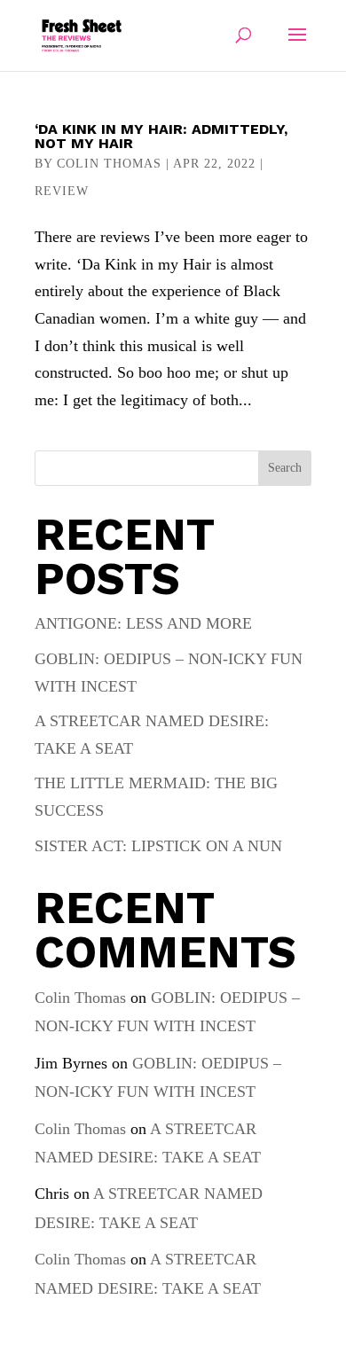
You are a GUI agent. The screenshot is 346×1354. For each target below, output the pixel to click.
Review (62, 191)
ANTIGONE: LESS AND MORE (143, 623)
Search (285, 467)
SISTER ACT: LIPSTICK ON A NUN (158, 846)
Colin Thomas (109, 163)
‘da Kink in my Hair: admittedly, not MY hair (161, 136)
